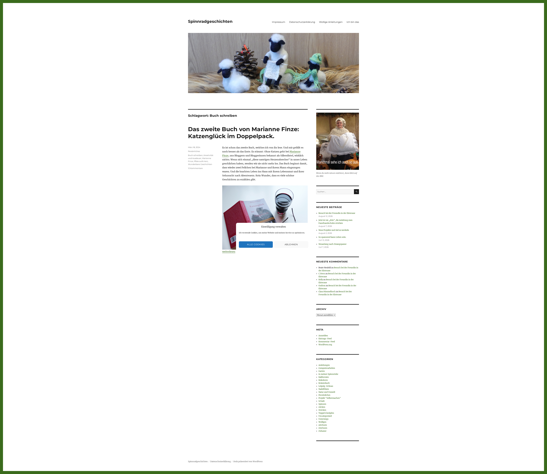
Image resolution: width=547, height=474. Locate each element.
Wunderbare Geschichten (200, 164)
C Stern (322, 273)
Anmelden (323, 335)
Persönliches (194, 151)
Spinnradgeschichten (210, 21)
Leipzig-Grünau (326, 386)
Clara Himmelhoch (327, 291)
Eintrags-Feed (325, 338)
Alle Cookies (256, 244)
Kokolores (323, 380)
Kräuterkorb (324, 383)
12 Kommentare (195, 168)
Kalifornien (324, 377)
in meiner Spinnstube (328, 374)
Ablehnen (291, 244)
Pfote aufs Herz (201, 161)
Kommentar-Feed (327, 341)
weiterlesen (228, 251)
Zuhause (322, 431)
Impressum (278, 22)
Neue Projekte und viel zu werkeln (334, 230)
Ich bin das (353, 22)
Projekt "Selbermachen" (330, 398)
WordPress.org (325, 344)
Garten (322, 371)
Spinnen (322, 404)
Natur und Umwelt (327, 392)
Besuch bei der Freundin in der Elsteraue (337, 213)
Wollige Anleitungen (331, 22)
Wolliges (322, 422)
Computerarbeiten (327, 368)
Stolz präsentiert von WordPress (248, 461)
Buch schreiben (195, 155)
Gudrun (322, 285)
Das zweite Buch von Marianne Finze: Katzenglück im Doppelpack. (243, 133)
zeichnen (323, 425)
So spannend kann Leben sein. (332, 237)
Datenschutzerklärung (302, 22)
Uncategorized (325, 416)
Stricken (322, 410)
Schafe (322, 401)
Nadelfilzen (324, 389)
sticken (322, 407)
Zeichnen (323, 428)
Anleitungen (324, 365)
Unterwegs (323, 419)
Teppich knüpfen (326, 413)
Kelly (321, 279)
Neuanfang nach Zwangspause (332, 244)
